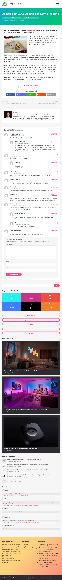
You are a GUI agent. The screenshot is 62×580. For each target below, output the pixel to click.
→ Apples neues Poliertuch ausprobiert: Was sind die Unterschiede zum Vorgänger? (20, 505)
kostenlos (22, 87)
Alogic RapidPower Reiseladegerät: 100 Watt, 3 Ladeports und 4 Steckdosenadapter (28, 469)
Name (8, 261)
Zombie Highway (40, 87)
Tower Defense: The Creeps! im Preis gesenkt (14, 103)
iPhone (27, 85)
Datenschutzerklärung (30, 548)
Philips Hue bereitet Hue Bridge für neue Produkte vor (20, 448)
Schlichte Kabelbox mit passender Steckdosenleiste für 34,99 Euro (24, 459)
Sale (37, 85)
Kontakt (31, 329)
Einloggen (31, 324)
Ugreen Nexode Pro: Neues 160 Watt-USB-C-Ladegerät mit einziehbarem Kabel (48, 549)
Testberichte (31, 315)
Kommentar (10, 244)
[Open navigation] (57, 4)
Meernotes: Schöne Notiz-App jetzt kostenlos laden (46, 103)
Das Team (31, 333)
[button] (10, 94)
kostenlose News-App (8, 560)
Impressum (27, 546)
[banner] (12, 4)
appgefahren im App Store (31, 320)
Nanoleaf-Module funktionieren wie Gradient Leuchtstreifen (22, 371)
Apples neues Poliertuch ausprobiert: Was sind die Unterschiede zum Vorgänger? (27, 464)
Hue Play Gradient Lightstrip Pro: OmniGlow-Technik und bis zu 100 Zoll (25, 409)
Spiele (34, 85)
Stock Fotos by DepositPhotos (37, 578)
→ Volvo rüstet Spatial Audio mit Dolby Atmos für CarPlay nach (16, 531)
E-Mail (8, 268)
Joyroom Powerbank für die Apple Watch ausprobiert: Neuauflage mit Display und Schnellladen (31, 475)
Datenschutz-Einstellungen (53, 578)
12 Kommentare (34, 18)
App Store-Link (32, 30)
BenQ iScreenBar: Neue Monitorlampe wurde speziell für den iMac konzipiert (48, 564)
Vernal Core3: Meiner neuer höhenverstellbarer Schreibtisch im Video (24, 480)
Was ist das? (21, 20)
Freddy (25, 18)
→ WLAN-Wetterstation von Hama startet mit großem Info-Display (16, 495)
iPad (31, 85)
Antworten (54, 134)
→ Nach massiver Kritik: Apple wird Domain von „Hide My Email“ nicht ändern (19, 514)
